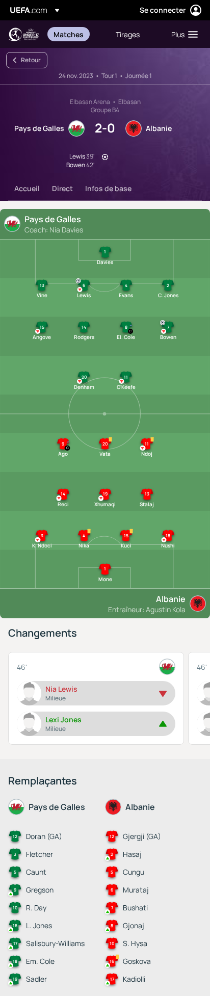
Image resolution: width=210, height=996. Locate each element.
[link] (68, 34)
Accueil (27, 188)
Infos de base (108, 188)
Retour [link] (31, 60)
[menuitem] (76, 34)
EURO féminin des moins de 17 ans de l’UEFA (23, 34)
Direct (62, 188)
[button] (182, 34)
